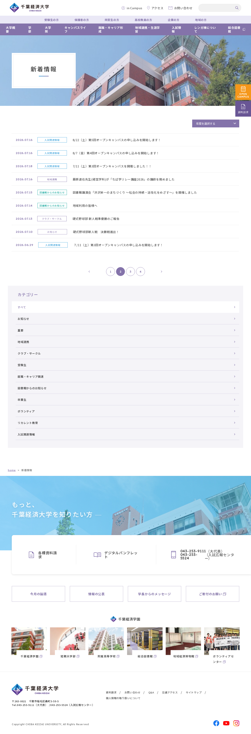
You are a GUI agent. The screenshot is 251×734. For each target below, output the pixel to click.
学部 (29, 29)
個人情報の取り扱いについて (123, 698)
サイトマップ (194, 692)
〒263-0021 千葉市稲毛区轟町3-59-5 (35, 701)
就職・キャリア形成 (110, 29)
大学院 (48, 29)
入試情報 (176, 29)
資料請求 (111, 692)
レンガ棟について (205, 29)
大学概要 (10, 29)
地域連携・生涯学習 (147, 29)
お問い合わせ (133, 692)
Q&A (151, 692)
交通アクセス (170, 692)
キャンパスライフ (75, 29)
